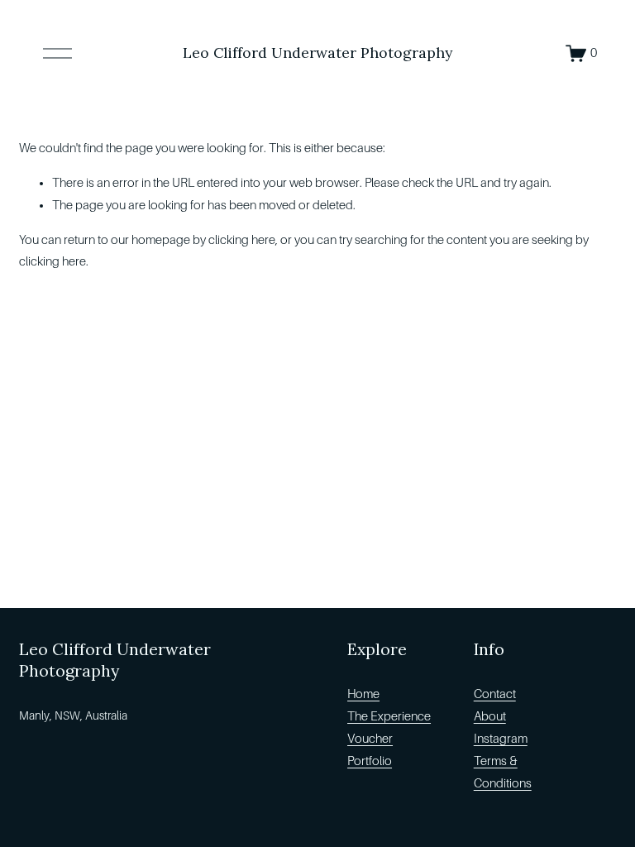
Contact (495, 694)
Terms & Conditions (503, 772)
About (490, 716)
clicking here (241, 239)
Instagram (501, 738)
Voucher (370, 738)
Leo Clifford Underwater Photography (317, 52)
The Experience (389, 716)
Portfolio (369, 761)
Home (363, 694)
